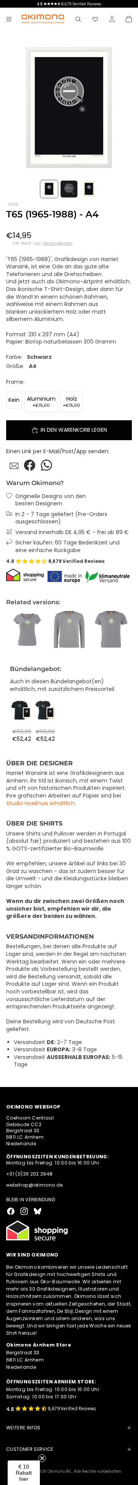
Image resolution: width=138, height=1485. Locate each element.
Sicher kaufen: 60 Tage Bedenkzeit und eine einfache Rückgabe (67, 546)
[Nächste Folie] (123, 629)
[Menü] (9, 19)
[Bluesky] (37, 1211)
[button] (24, 1472)
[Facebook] (10, 1211)
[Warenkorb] (128, 19)
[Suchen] (78, 19)
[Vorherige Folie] (14, 629)
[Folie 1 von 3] (49, 189)
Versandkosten (57, 243)
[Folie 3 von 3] (88, 189)
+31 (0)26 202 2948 (29, 1174)
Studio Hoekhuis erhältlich (40, 803)
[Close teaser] (42, 1458)
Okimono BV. (60, 1471)
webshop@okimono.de (34, 1185)
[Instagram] (24, 1211)
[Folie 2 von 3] (69, 189)
